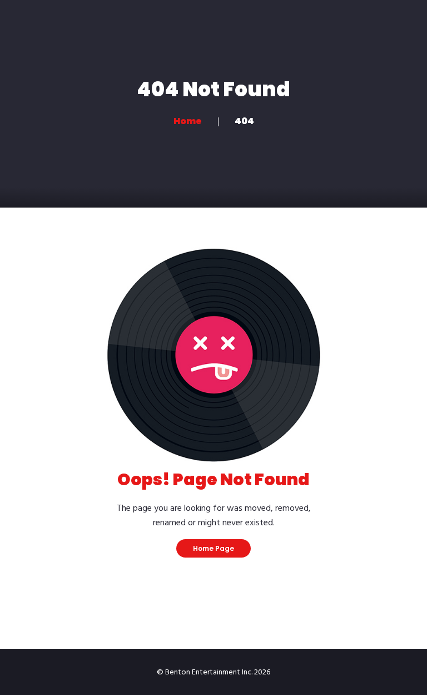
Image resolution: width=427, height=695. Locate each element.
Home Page (213, 548)
